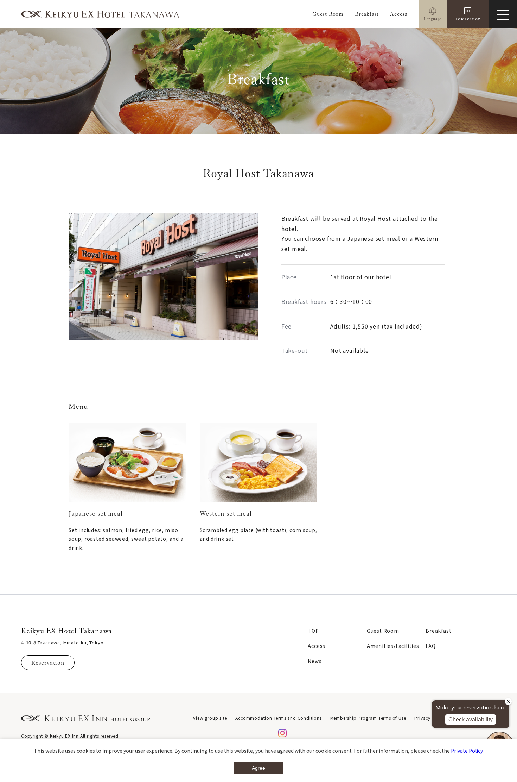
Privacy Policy (429, 718)
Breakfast (367, 14)
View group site (210, 718)
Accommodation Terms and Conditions (278, 718)
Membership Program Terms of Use (368, 718)
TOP (313, 630)
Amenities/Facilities (393, 645)
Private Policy (467, 750)
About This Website (475, 718)
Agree (258, 768)
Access (398, 14)
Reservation (47, 662)
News (314, 660)
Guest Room (328, 14)
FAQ (430, 645)
